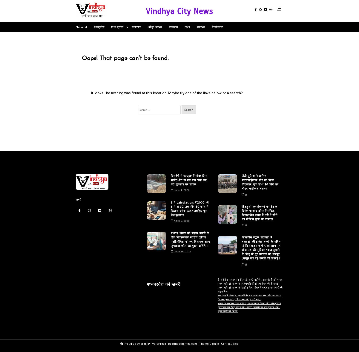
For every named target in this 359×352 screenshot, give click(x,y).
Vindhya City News (179, 11)
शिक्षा (187, 27)
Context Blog (230, 343)
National (81, 27)
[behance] (270, 10)
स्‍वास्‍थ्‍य (201, 27)
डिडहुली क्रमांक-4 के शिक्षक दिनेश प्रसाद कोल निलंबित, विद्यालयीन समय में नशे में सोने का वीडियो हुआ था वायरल (259, 213)
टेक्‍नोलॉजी (217, 27)
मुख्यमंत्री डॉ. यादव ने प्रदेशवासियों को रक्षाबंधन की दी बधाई (248, 283)
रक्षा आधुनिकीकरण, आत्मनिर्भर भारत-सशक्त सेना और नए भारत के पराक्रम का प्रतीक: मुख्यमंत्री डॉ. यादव (249, 297)
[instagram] (260, 10)
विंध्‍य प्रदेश (117, 27)
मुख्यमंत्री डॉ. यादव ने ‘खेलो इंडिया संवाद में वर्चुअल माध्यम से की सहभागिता (250, 289)
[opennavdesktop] (278, 9)
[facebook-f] (256, 10)
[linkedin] (265, 10)
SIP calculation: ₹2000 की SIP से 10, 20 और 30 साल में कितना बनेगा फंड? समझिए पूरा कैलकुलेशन (190, 209)
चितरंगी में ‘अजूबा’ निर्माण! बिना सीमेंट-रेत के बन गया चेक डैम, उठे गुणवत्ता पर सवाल (189, 180)
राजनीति (136, 27)
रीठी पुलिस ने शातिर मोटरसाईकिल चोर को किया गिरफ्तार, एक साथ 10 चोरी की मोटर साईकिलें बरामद (260, 182)
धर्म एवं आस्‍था (155, 27)
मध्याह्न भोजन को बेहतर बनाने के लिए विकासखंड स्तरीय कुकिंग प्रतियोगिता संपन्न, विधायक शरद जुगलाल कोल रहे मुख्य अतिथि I (190, 239)
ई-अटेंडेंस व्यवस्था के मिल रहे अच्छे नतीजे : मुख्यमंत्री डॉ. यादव (250, 279)
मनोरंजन (173, 27)
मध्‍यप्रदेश (99, 27)
